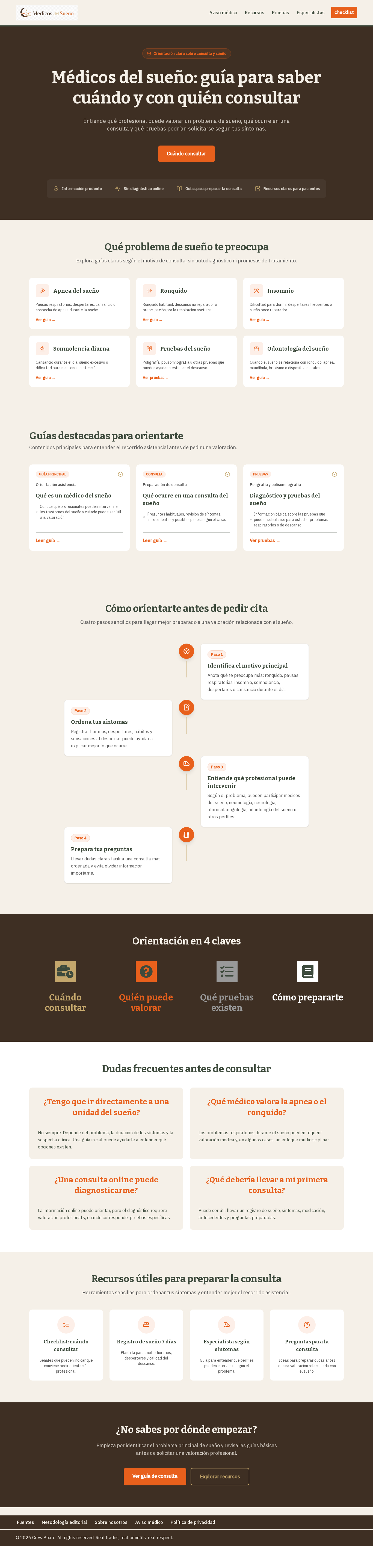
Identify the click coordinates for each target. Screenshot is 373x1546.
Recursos (254, 12)
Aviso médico (223, 12)
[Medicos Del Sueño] (47, 12)
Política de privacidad (193, 1522)
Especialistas (311, 12)
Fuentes (25, 1522)
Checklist (344, 12)
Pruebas (280, 12)
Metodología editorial (64, 1522)
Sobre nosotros (111, 1522)
